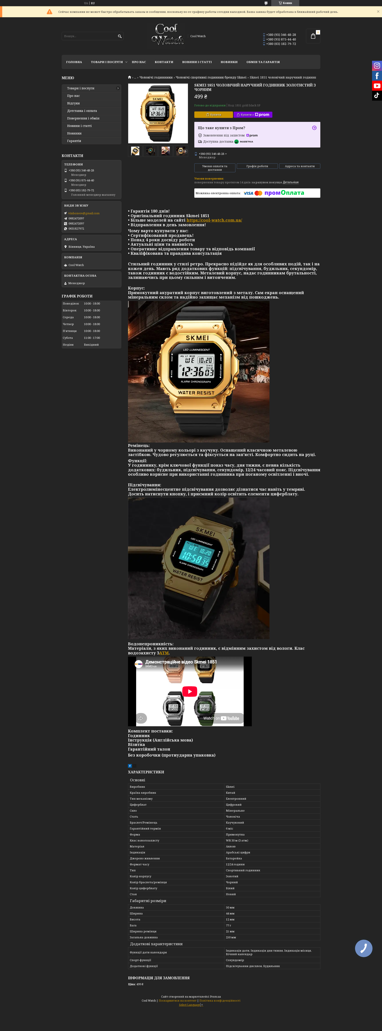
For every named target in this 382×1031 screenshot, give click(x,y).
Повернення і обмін (83, 118)
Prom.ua (215, 996)
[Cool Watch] (166, 36)
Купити (215, 115)
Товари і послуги (107, 62)
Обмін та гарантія (263, 62)
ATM (164, 652)
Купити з (247, 115)
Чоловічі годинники (156, 77)
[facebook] (130, 766)
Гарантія (74, 141)
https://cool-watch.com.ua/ (214, 220)
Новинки (229, 62)
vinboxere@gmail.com (83, 213)
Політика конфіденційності (220, 1000)
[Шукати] (120, 36)
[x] (134, 766)
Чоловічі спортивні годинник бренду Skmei (211, 77)
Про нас (139, 62)
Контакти (164, 62)
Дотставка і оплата (82, 111)
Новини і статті (197, 62)
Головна (74, 62)
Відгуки (73, 103)
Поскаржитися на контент (178, 1000)
